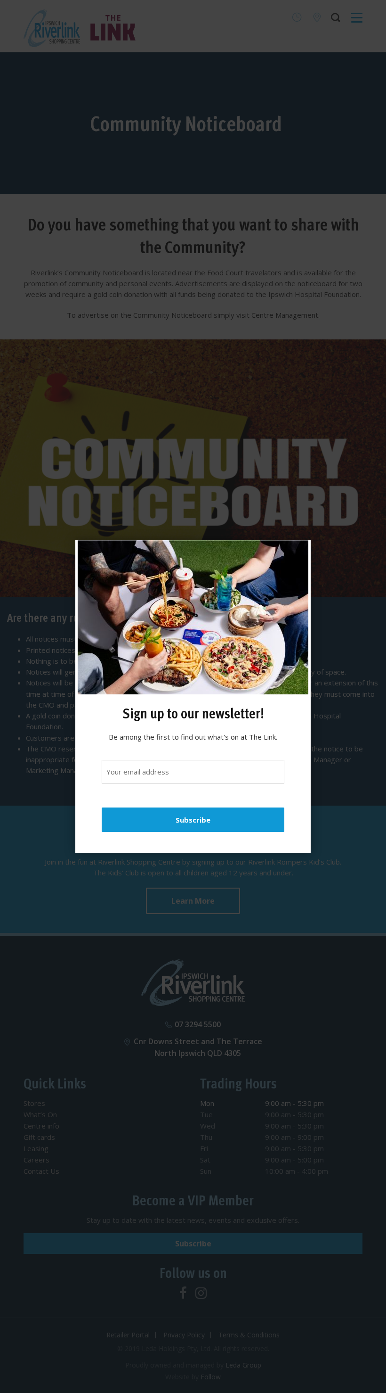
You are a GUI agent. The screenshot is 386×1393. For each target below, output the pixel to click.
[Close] (299, 552)
